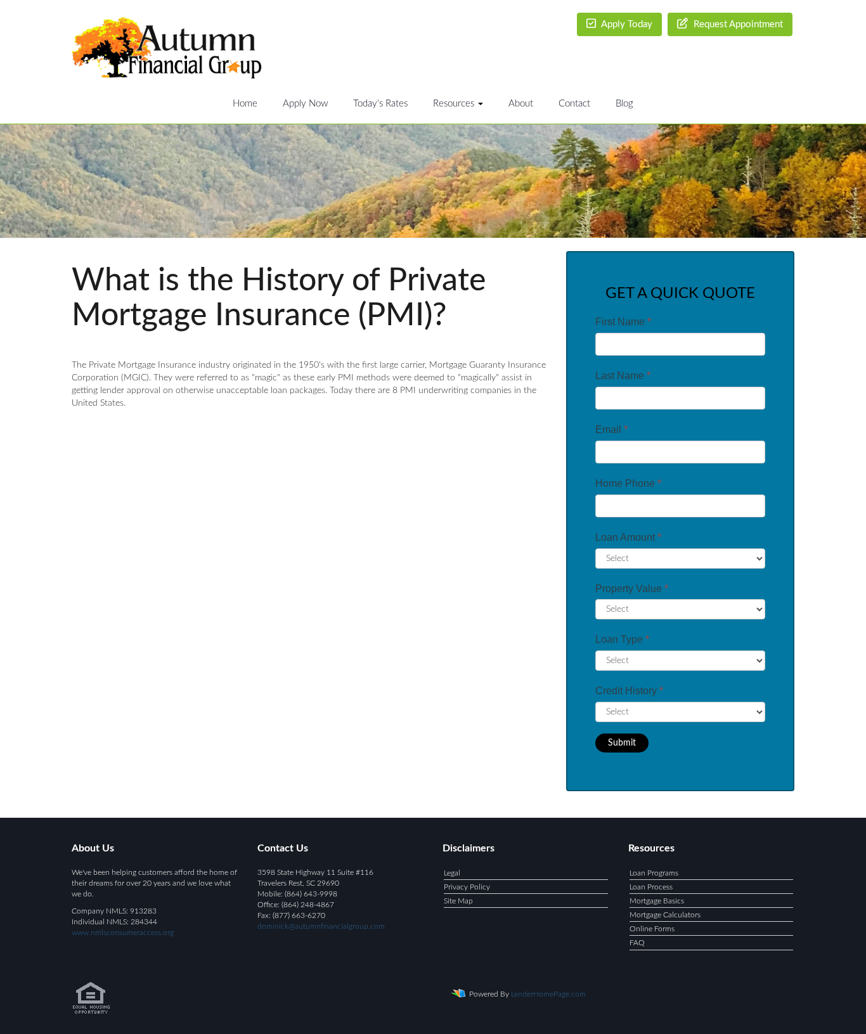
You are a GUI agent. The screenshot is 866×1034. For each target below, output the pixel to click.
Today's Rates (380, 103)
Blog (624, 103)
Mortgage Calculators (665, 915)
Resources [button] (455, 103)
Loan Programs (654, 873)
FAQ (637, 943)
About (520, 103)
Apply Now (305, 103)
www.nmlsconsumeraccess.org (123, 932)
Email (611, 429)
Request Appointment (737, 24)
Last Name (622, 375)
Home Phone (628, 483)
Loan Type (622, 639)
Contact (574, 103)
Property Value (631, 588)
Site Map (458, 901)
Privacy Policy (467, 887)
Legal (452, 873)
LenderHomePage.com (548, 993)
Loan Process (651, 887)
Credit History (629, 690)
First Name (623, 321)
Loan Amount (628, 537)
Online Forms (652, 929)
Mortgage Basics (657, 901)
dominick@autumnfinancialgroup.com (321, 926)
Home (245, 103)
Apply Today (625, 24)
